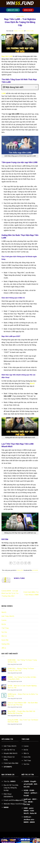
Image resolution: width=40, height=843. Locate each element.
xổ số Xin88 (28, 784)
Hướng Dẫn (20, 16)
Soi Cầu (4, 632)
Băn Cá (4, 636)
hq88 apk (27, 799)
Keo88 (26, 796)
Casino (4, 620)
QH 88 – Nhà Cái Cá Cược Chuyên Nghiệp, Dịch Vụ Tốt (22, 687)
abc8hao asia (29, 819)
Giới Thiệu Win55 (8, 616)
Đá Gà (4, 624)
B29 (35, 784)
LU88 (3, 93)
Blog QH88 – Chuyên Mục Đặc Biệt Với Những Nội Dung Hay (21, 712)
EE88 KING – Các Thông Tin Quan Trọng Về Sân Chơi (22, 661)
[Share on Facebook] (14, 563)
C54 (25, 802)
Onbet (26, 793)
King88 (33, 781)
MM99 (32, 822)
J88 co (4, 648)
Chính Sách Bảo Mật (11, 763)
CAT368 (27, 804)
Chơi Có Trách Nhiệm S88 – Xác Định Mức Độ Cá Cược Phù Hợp (23, 704)
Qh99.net (27, 817)
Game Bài (5, 640)
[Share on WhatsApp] (10, 563)
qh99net (34, 793)
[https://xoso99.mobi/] (20, 840)
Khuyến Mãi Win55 (10, 753)
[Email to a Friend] (22, 563)
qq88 (28, 838)
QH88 (32, 790)
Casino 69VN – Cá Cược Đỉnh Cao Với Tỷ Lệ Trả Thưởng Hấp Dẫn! (10, 593)
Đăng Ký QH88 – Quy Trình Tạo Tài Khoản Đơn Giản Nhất (23, 721)
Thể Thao (5, 628)
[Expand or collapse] (36, 87)
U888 (26, 808)
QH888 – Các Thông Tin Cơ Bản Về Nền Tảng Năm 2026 (22, 678)
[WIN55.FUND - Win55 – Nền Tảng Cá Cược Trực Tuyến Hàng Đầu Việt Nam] (20, 3)
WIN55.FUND (30, 30)
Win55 (32, 383)
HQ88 (26, 790)
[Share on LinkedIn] (29, 563)
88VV (34, 799)
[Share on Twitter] (18, 563)
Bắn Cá (26, 753)
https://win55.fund (17, 804)
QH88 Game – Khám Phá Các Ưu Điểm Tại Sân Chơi (23, 695)
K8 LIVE (27, 787)
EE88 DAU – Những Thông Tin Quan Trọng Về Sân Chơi (21, 669)
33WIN (26, 781)
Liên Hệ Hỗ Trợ (9, 750)
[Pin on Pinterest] (25, 563)
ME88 (30, 802)
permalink (35, 570)
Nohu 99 (33, 813)
